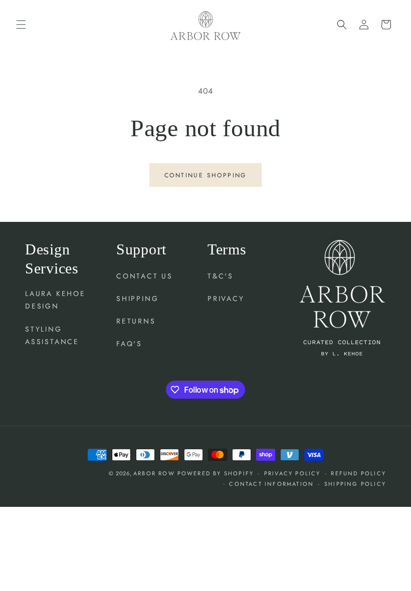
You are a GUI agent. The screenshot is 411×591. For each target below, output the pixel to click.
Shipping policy (355, 484)
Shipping (137, 298)
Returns (136, 321)
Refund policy (358, 473)
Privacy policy (292, 473)
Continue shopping (205, 175)
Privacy (226, 298)
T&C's (221, 276)
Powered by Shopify (215, 473)
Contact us (144, 276)
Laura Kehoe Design (55, 299)
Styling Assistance (52, 335)
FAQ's (129, 344)
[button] (21, 25)
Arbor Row (154, 473)
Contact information (271, 484)
